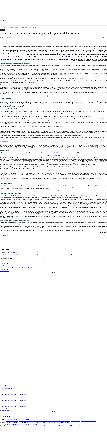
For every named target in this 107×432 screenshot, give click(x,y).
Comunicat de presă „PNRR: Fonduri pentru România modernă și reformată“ (17, 394)
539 (7, 235)
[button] (105, 23)
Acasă (1, 27)
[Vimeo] (104, 17)
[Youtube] (106, 17)
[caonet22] (53, 380)
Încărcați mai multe (4, 265)
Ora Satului (5, 27)
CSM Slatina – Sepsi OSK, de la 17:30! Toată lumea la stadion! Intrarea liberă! (17, 267)
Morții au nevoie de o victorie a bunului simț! (16, 419)
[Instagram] (100, 17)
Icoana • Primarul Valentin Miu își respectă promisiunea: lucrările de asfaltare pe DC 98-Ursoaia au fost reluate (39, 422)
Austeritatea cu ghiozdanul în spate (8, 388)
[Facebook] (98, 17)
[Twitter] (102, 17)
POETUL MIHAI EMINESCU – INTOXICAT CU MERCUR (22, 424)
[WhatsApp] (18, 41)
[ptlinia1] (53, 305)
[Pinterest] (12, 41)
